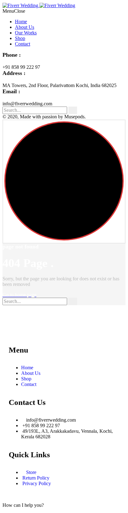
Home (21, 21)
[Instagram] (47, 327)
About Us (24, 27)
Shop (20, 38)
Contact (22, 43)
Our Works (26, 32)
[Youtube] (30, 327)
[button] (23, 505)
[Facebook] (13, 327)
